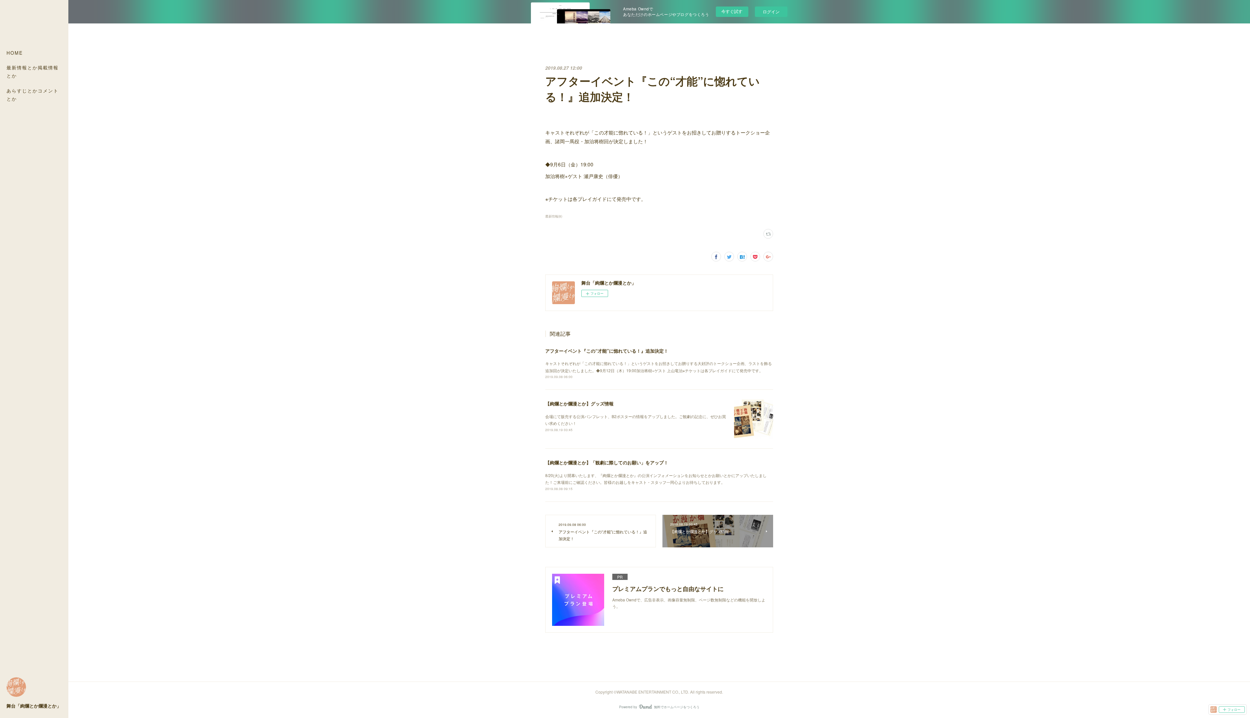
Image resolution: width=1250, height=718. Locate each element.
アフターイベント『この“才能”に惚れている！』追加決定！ (606, 350)
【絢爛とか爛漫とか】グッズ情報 (579, 403)
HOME (15, 52)
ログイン (771, 11)
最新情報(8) (553, 216)
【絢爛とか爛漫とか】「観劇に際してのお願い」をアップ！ (606, 462)
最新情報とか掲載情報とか (33, 71)
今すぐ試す (732, 11)
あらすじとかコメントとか (33, 94)
